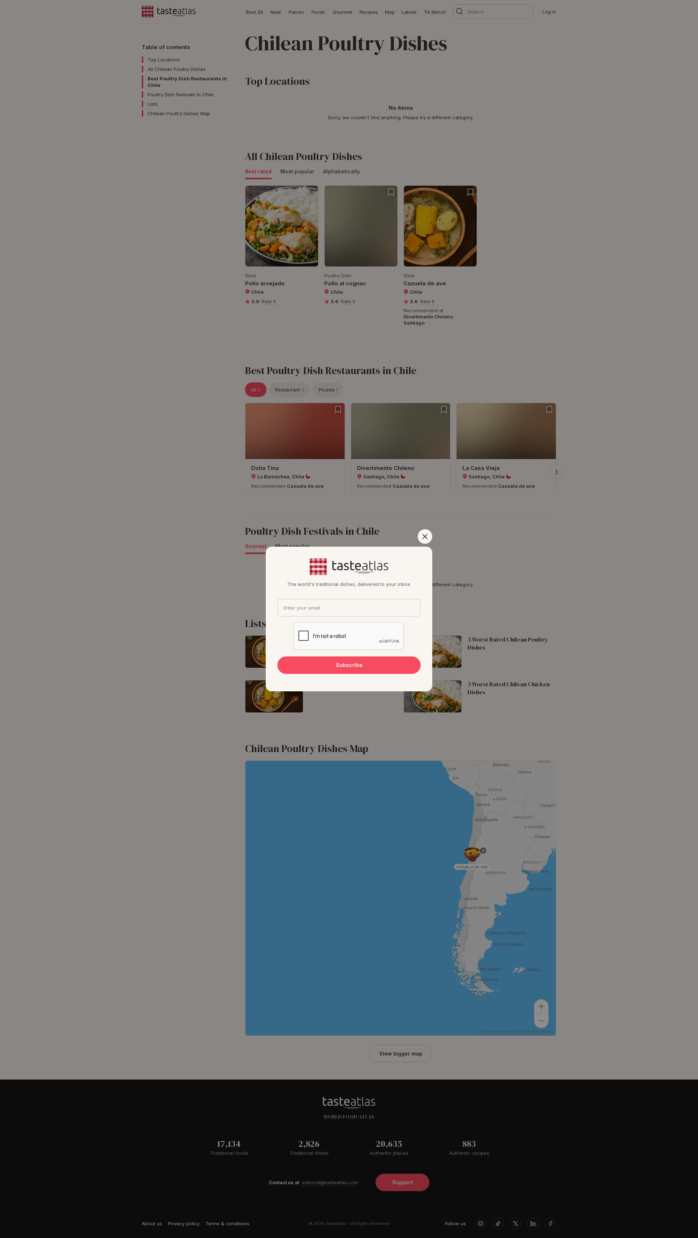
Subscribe (349, 665)
